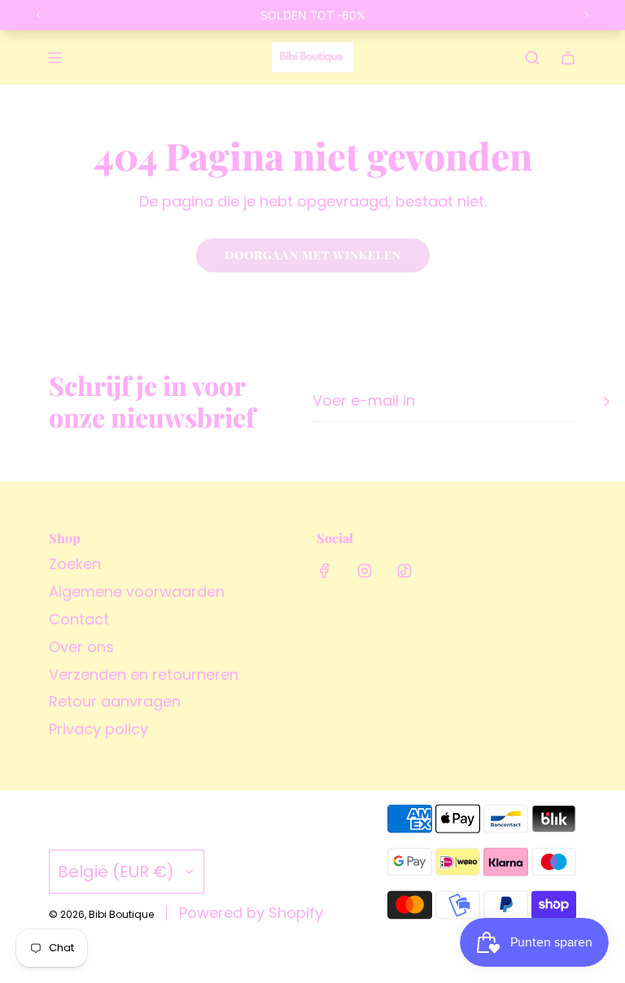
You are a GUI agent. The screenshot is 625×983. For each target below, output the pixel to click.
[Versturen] (606, 402)
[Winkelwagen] (568, 58)
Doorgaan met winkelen (313, 255)
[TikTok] (404, 571)
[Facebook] (325, 571)
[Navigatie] (54, 58)
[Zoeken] (532, 58)
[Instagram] (364, 571)
